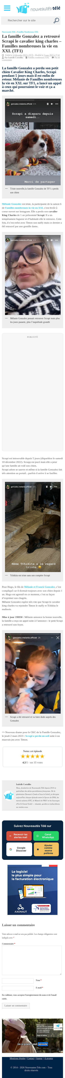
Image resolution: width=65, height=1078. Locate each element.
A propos (48, 1058)
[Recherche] (56, 20)
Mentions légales (17, 1058)
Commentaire (8, 944)
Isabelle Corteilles (15, 58)
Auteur (39, 1058)
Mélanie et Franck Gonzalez (39, 587)
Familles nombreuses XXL (27, 32)
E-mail (39, 988)
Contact (30, 1058)
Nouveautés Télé (8, 32)
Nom (38, 980)
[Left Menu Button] (8, 8)
